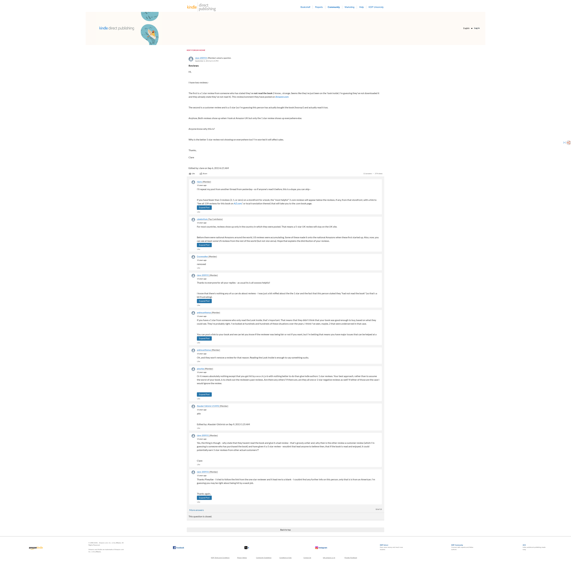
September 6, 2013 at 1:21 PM (206, 61)
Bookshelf (305, 7)
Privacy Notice (242, 557)
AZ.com (238, 203)
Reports (319, 7)
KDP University (376, 7)
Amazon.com (282, 96)
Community (334, 7)
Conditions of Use (285, 557)
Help (361, 7)
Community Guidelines (263, 557)
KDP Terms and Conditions (220, 557)
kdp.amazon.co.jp (329, 557)
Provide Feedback (351, 557)
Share (205, 173)
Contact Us (307, 557)
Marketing (349, 7)
